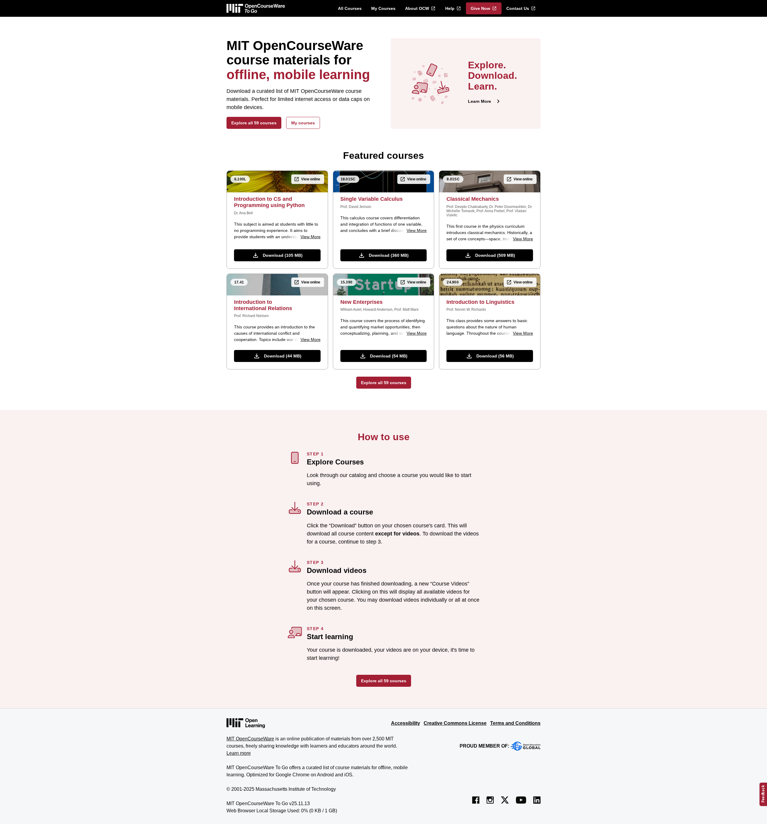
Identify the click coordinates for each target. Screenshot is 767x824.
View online (310, 179)
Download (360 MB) (389, 255)
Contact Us (517, 8)
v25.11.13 (299, 803)
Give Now (480, 8)
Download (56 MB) (495, 356)
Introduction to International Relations (263, 305)
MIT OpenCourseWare (250, 738)
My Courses (383, 8)
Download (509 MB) (495, 255)
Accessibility (405, 723)
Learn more (239, 753)
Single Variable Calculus (371, 199)
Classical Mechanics (472, 199)
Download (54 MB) (388, 356)
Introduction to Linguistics (480, 302)
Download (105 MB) (283, 255)
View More (311, 236)
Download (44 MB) (282, 356)
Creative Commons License (455, 723)
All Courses (350, 8)
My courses (303, 122)
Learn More (479, 101)
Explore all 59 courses (254, 122)
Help (450, 8)
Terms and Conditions (515, 723)
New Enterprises (361, 302)
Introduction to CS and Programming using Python (269, 202)
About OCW (417, 8)
